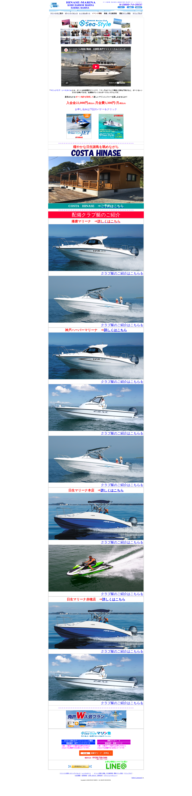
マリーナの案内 (65, 773)
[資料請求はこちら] (80, 767)
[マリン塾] (96, 736)
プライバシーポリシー (110, 775)
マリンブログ (128, 773)
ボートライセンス (75, 773)
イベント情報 (98, 773)
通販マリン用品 (118, 773)
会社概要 (77, 775)
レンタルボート (86, 773)
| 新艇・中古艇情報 (107, 773)
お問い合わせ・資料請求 (95, 775)
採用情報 (84, 775)
